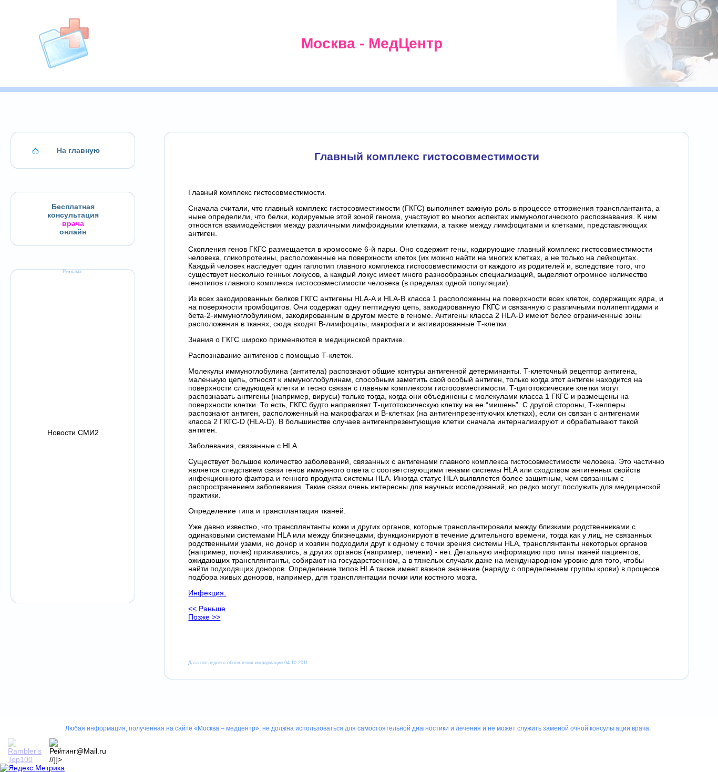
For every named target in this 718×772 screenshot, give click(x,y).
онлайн (72, 232)
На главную (78, 150)
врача (73, 223)
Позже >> (204, 617)
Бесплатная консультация (73, 210)
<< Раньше (206, 608)
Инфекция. (207, 593)
